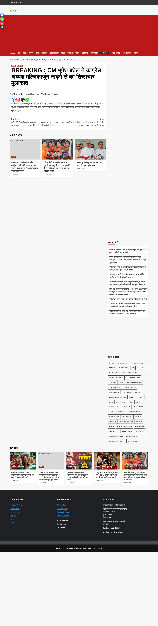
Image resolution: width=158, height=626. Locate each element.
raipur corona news (124, 426)
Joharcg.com (62, 508)
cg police (140, 368)
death (141, 397)
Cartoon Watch (63, 516)
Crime (98, 466)
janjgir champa (114, 407)
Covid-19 (132, 397)
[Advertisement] (79, 33)
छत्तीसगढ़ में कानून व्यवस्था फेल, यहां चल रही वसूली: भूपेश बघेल (128, 299)
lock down (121, 411)
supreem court (131, 436)
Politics (19, 65)
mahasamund (127, 416)
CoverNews (86, 548)
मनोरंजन (44, 53)
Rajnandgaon (127, 431)
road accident (141, 431)
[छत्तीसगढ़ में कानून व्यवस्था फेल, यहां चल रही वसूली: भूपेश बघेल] (90, 149)
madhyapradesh (134, 411)
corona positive (115, 387)
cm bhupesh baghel (116, 377)
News (13, 65)
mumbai (138, 416)
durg (111, 402)
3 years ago (15, 89)
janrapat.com (138, 407)
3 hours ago (15, 480)
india (137, 402)
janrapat (127, 407)
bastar (111, 363)
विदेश (24, 53)
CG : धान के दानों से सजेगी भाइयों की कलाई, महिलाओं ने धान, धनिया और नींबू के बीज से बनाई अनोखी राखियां (127, 304)
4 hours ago (15, 174)
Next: (82, 122)
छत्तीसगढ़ (85, 53)
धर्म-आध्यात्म (127, 53)
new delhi (112, 421)
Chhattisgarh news (130, 372)
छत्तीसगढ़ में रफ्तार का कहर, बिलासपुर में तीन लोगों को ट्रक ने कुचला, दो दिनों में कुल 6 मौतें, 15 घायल (127, 268)
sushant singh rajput (117, 441)
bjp (133, 368)
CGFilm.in (61, 505)
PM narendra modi (126, 421)
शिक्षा (63, 53)
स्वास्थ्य (70, 53)
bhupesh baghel (137, 363)
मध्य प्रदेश (100, 53)
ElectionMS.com (63, 512)
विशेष (77, 53)
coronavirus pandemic (117, 397)
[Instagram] (18, 100)
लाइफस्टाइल (54, 53)
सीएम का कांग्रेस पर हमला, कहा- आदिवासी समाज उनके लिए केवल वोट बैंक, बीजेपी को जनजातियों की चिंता (127, 312)
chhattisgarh (114, 372)
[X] (23, 100)
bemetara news (123, 363)
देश (19, 53)
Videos (13, 516)
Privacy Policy (16, 505)
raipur (111, 426)
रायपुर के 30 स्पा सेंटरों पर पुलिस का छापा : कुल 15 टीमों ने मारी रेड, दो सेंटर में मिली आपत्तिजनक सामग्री (126, 275)
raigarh (139, 421)
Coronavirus (114, 392)
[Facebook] (14, 100)
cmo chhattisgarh (133, 377)
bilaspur (112, 368)
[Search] (147, 53)
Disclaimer (15, 512)
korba (111, 411)
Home (12, 53)
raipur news (139, 426)
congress (112, 382)
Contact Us (15, 508)
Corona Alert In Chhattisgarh (130, 382)
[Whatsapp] (27, 100)
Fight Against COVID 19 (124, 402)
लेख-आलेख (116, 53)
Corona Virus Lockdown (131, 392)
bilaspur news (124, 368)
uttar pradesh (133, 441)
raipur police (114, 431)
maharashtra (114, 416)
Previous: (34, 122)
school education (116, 436)
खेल (37, 53)
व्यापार (31, 53)
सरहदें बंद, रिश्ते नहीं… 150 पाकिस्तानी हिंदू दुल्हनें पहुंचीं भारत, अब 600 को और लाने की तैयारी (127, 250)
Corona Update (130, 387)
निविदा (136, 53)
